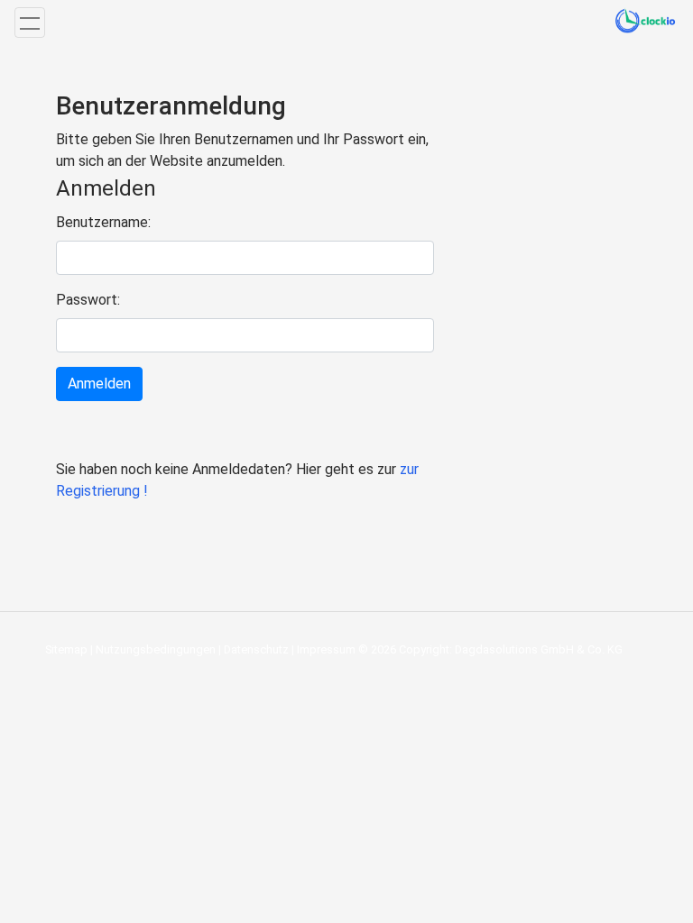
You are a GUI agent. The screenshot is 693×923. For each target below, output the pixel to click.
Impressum (326, 649)
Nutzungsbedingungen (156, 649)
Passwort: (88, 299)
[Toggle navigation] (29, 22)
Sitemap (66, 649)
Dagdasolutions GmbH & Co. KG (539, 649)
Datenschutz (256, 649)
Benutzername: (103, 222)
